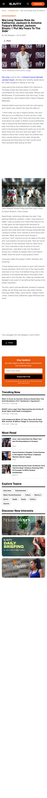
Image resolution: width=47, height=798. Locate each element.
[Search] (28, 4)
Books (23, 499)
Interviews (7, 491)
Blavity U (37, 495)
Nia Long (5, 77)
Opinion (6, 504)
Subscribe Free (23, 376)
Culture (28, 495)
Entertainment (14, 11)
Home (4, 11)
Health (14, 499)
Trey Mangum (9, 35)
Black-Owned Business (12, 495)
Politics (33, 499)
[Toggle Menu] (3, 4)
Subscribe (38, 4)
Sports (5, 499)
